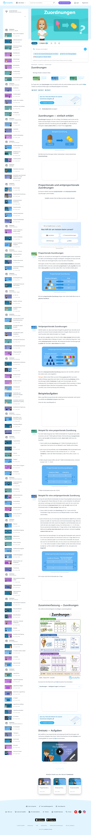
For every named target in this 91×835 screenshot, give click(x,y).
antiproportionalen (70, 191)
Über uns (10, 811)
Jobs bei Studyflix (21, 811)
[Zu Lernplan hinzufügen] (51, 43)
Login (77, 2)
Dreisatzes (50, 399)
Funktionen (41, 64)
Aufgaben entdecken (48, 102)
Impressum (30, 825)
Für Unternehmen (35, 811)
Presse (69, 811)
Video (84, 84)
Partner (47, 811)
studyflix (9, 3)
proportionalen (58, 191)
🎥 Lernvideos (50, 235)
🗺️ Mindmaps (50, 241)
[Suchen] (54, 2)
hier (57, 682)
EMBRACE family (48, 829)
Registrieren (85, 2)
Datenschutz (44, 825)
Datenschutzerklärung (59, 248)
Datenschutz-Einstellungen (56, 825)
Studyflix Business (58, 811)
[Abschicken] (85, 49)
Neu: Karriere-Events (65, 2)
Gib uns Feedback (70, 825)
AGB (37, 825)
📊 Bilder (69, 241)
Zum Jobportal (61, 806)
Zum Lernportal (32, 806)
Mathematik (34, 64)
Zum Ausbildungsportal (47, 806)
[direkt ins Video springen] (59, 138)
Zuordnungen (48, 64)
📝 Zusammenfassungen (69, 235)
